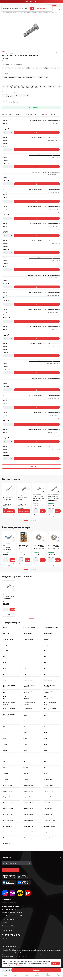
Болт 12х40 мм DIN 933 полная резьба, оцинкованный (8, 596)
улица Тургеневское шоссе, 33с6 (12, 916)
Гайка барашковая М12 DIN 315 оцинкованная (8, 547)
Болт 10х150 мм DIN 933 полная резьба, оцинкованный (44, 446)
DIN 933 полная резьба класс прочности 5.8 (47, 12)
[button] (16, 974)
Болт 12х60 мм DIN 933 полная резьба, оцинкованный (44, 189)
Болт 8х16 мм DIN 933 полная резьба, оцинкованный (38, 498)
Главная (3, 12)
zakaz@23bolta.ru (7, 930)
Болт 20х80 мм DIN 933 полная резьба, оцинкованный (44, 361)
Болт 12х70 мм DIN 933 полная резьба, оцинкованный (44, 137)
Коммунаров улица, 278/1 (10, 909)
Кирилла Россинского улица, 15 (12, 912)
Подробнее (19, 965)
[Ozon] (5, 893)
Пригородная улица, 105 (10, 919)
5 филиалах (35, 107)
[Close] (50, 8)
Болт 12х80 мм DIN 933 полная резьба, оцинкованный (44, 292)
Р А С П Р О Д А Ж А (31, 1)
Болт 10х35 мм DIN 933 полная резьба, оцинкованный (44, 395)
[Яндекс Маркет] (20, 893)
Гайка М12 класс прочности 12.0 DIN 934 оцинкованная (53, 546)
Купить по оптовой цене (9, 515)
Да (32, 8)
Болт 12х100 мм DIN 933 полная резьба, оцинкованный (44, 275)
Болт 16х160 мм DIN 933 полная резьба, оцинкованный (44, 309)
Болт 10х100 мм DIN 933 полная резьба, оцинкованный (44, 429)
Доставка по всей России (9, 926)
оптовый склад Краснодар (10, 906)
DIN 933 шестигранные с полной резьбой (28, 12)
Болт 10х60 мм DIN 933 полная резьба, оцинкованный (44, 412)
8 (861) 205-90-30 (11, 935)
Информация (6, 857)
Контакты (4, 922)
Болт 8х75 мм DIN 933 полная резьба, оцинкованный (53, 498)
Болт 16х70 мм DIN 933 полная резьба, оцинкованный (44, 172)
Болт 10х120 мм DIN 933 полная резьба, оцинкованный (44, 206)
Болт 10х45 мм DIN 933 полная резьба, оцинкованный (44, 223)
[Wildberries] (12, 893)
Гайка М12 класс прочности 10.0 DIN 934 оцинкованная (38, 546)
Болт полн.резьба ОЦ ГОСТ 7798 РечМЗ (8, 499)
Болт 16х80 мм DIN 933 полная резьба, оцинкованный (44, 155)
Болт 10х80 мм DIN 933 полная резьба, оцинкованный (44, 326)
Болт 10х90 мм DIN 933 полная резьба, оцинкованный (44, 378)
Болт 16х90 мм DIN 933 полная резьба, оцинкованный (44, 120)
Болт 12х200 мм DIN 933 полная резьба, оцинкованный (44, 343)
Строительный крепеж (11, 12)
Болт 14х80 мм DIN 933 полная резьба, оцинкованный (44, 258)
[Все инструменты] (28, 893)
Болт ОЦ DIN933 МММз (22, 498)
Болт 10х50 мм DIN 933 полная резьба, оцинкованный (44, 240)
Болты (18, 12)
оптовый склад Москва (9, 903)
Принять (55, 963)
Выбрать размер (9, 511)
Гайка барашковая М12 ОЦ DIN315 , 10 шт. (23, 546)
